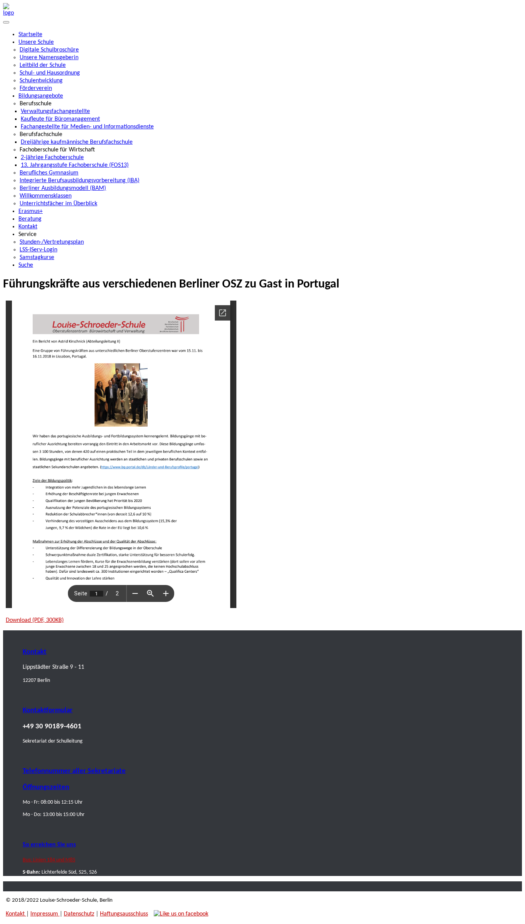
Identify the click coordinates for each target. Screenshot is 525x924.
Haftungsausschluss (124, 914)
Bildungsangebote (40, 96)
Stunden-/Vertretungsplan (52, 242)
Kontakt (27, 227)
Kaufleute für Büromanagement (60, 119)
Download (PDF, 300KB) (35, 620)
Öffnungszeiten (46, 787)
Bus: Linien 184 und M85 (49, 860)
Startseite (30, 35)
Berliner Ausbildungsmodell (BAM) (63, 188)
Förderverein (36, 88)
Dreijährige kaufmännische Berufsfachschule (77, 142)
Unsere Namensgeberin (49, 58)
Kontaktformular (48, 710)
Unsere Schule (36, 42)
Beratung (30, 219)
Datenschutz (79, 914)
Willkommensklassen (45, 196)
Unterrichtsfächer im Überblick (58, 204)
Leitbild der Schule (43, 65)
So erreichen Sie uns (49, 845)
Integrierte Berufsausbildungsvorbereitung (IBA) (80, 181)
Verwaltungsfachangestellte (55, 111)
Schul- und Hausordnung (50, 73)
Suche (25, 265)
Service (27, 234)
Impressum (45, 914)
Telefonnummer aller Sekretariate (74, 771)
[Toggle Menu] (6, 22)
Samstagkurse (37, 257)
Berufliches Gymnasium (49, 173)
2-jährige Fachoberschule (52, 158)
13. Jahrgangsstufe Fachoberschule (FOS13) (75, 165)
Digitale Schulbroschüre (49, 50)
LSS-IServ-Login (38, 250)
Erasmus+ (30, 211)
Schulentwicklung (41, 81)
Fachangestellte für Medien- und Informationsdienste (87, 127)
